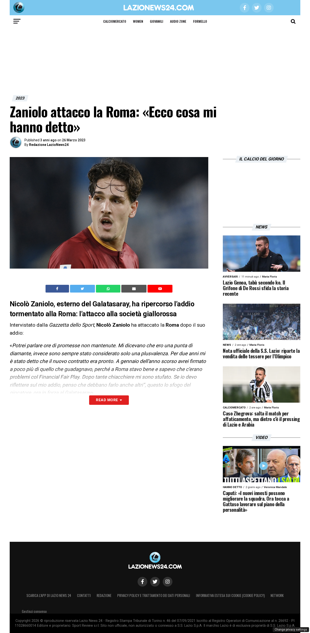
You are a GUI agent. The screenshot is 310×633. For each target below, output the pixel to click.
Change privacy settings (291, 629)
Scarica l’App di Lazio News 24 (48, 595)
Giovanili (156, 21)
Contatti (84, 595)
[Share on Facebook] (58, 289)
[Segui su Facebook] (142, 582)
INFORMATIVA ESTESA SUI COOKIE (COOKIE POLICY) (230, 595)
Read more (107, 400)
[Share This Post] (109, 289)
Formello (200, 21)
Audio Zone (178, 21)
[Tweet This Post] (83, 289)
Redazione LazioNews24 (49, 145)
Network (277, 595)
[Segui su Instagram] (167, 582)
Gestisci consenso (34, 611)
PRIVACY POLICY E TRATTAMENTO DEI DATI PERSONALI (153, 595)
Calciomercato (114, 21)
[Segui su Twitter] (155, 582)
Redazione (104, 595)
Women (138, 21)
